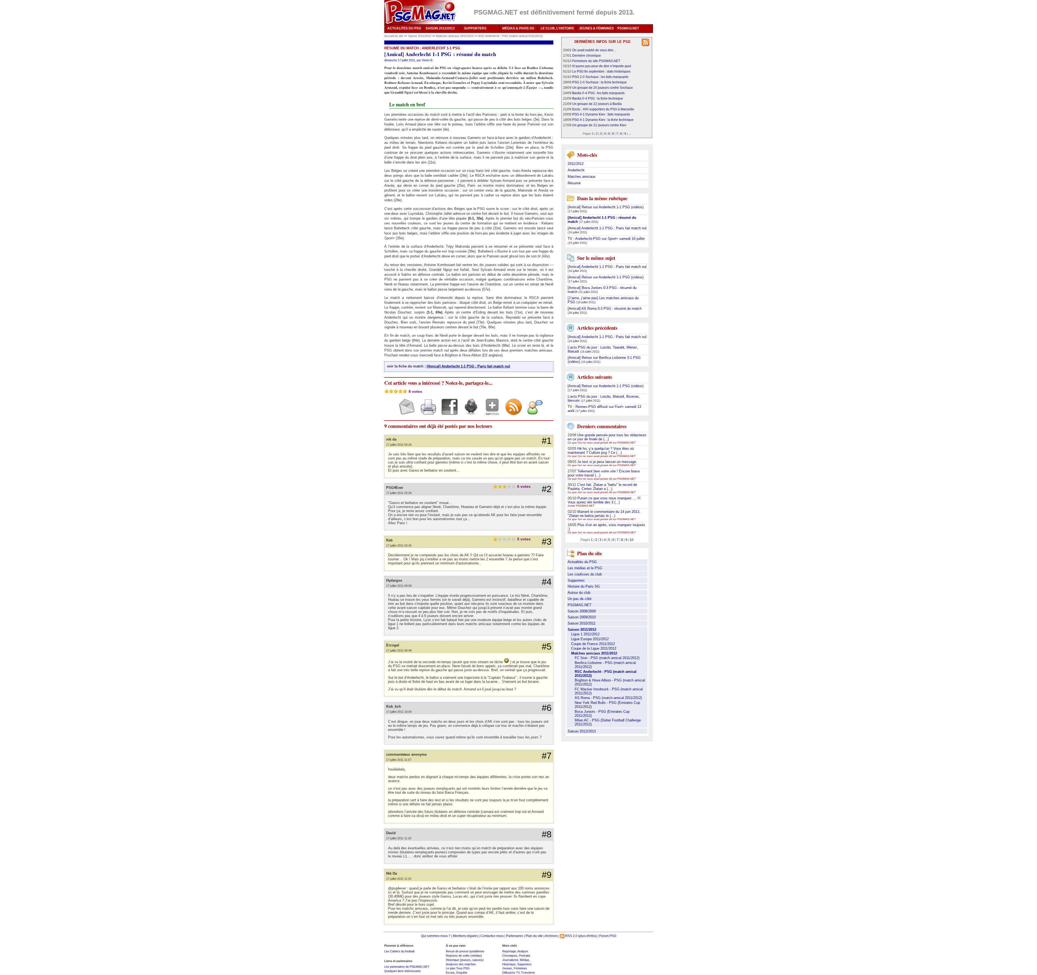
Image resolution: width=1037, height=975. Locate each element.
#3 (546, 542)
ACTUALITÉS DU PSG (404, 28)
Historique (509, 964)
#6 (546, 708)
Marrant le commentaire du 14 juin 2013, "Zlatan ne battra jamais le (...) (604, 514)
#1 (546, 441)
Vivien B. (427, 60)
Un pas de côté (579, 599)
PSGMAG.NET (628, 28)
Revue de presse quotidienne (465, 951)
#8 (546, 834)
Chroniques (509, 955)
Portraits (524, 955)
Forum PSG (607, 936)
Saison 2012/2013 (582, 731)
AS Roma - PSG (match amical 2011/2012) (608, 698)
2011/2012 (576, 164)
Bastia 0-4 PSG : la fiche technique (597, 98)
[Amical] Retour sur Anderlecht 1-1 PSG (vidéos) (606, 207)
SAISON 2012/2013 (440, 28)
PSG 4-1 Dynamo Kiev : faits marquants (601, 114)
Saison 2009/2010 (582, 617)
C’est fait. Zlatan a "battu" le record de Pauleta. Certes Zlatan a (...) (602, 487)
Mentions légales (465, 936)
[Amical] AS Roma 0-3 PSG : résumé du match (605, 308)
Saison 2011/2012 (420, 36)
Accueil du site (393, 36)
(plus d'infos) (587, 936)
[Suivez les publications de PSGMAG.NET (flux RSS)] (511, 412)
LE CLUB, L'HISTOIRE (557, 28)
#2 (546, 489)
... (629, 133)
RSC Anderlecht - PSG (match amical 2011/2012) (511, 36)
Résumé (574, 183)
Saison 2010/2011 (581, 623)
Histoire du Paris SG (584, 586)
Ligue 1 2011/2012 (585, 634)
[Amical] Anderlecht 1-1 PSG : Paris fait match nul (468, 366)
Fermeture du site (596, 61)
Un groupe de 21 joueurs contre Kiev (599, 125)
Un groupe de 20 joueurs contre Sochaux (602, 87)
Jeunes (507, 968)
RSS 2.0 (570, 936)
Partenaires (514, 936)
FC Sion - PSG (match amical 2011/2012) (607, 658)
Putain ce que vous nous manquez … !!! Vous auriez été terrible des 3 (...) (604, 500)
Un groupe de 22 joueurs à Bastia (597, 103)
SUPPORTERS (475, 28)
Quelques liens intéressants (402, 971)
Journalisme (510, 960)
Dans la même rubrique (602, 198)
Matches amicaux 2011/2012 (455, 36)
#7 (546, 756)
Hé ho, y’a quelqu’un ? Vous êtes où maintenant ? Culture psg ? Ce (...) (601, 450)
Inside (581, 505)
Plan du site (534, 936)
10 (632, 539)
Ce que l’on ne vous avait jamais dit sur (602, 442)
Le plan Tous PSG (458, 968)
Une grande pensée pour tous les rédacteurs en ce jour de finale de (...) (607, 437)
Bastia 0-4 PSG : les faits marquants (598, 93)
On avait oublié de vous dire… (594, 50)
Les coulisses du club (585, 574)
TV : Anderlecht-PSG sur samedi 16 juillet (606, 239)
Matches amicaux (581, 177)
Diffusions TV (511, 972)
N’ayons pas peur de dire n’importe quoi (601, 66)
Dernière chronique (586, 55)
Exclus (450, 972)
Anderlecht (576, 170)
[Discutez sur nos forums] (533, 412)
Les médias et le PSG (585, 568)
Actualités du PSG (582, 562)
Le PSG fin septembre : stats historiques (601, 71)
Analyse (522, 951)
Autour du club (579, 593)
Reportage (509, 951)
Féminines (520, 968)
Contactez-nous (492, 936)
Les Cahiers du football (399, 951)
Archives (551, 936)
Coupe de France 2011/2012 (593, 644)
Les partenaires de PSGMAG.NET (406, 966)
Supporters (576, 580)
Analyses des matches (461, 964)
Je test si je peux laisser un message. (607, 462)
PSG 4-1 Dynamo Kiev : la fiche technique (603, 119)
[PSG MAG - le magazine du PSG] (420, 12)
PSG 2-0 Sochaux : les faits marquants (600, 77)
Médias (524, 960)
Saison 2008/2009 (582, 611)
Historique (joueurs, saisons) (465, 960)
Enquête (461, 972)
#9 (546, 875)
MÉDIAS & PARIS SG (518, 28)
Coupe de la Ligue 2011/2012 (593, 648)
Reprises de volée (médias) (464, 955)
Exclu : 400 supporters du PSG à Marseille (603, 109)
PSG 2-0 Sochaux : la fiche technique (599, 82)
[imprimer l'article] (426, 412)
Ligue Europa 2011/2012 (590, 639)
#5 (546, 647)
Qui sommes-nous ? (435, 936)
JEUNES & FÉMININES (596, 28)
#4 (546, 582)
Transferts (528, 972)
